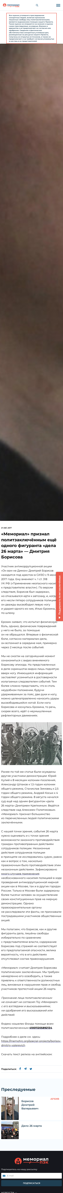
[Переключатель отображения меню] (58, 5)
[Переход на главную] (11, 5)
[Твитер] (31, 1069)
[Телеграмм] (25, 1069)
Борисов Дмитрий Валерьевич (29, 1105)
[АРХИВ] (10, 1108)
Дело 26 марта (31, 1125)
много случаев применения (20, 873)
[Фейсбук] (20, 1069)
